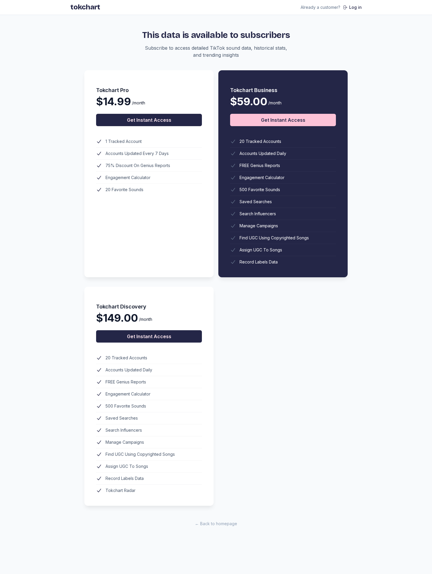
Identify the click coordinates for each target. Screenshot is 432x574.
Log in (355, 7)
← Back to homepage (216, 523)
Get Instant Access (149, 120)
